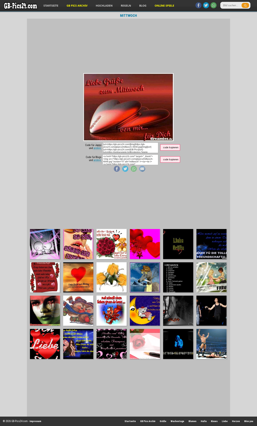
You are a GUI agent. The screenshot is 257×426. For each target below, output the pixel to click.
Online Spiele (164, 5)
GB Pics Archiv (77, 5)
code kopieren (170, 147)
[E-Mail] (142, 170)
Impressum (35, 421)
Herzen (236, 421)
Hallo (204, 421)
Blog (142, 5)
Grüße (163, 421)
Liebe (225, 421)
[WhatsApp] (214, 7)
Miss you (248, 421)
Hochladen (104, 5)
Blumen (192, 421)
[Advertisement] (128, 46)
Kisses (214, 421)
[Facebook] (198, 7)
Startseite (50, 5)
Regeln (126, 5)
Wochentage (177, 421)
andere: (97, 148)
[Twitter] (206, 7)
